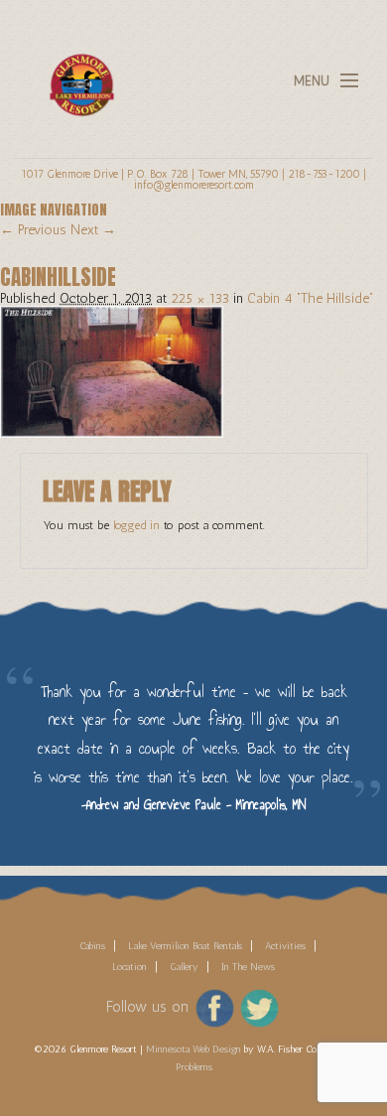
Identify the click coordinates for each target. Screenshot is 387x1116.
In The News (248, 967)
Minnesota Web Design (193, 1049)
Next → (93, 229)
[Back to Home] (76, 73)
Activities (285, 946)
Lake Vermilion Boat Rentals (185, 946)
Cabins (92, 946)
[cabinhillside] (111, 370)
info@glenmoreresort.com (194, 185)
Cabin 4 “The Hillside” (310, 298)
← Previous (33, 229)
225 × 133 (200, 298)
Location (129, 967)
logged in (136, 525)
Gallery (184, 967)
